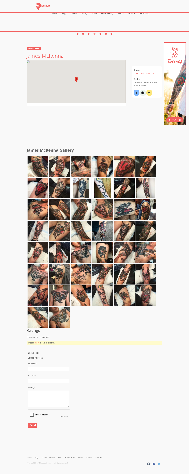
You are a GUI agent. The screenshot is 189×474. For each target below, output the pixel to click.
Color (136, 73)
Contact (73, 13)
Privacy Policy (107, 13)
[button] (76, 79)
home (94, 13)
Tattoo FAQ (144, 13)
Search (121, 13)
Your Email (32, 375)
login (37, 342)
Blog (64, 13)
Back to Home (33, 48)
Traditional (150, 73)
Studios (131, 13)
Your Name (32, 363)
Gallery (84, 13)
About (54, 13)
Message (31, 387)
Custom (142, 73)
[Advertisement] (94, 127)
